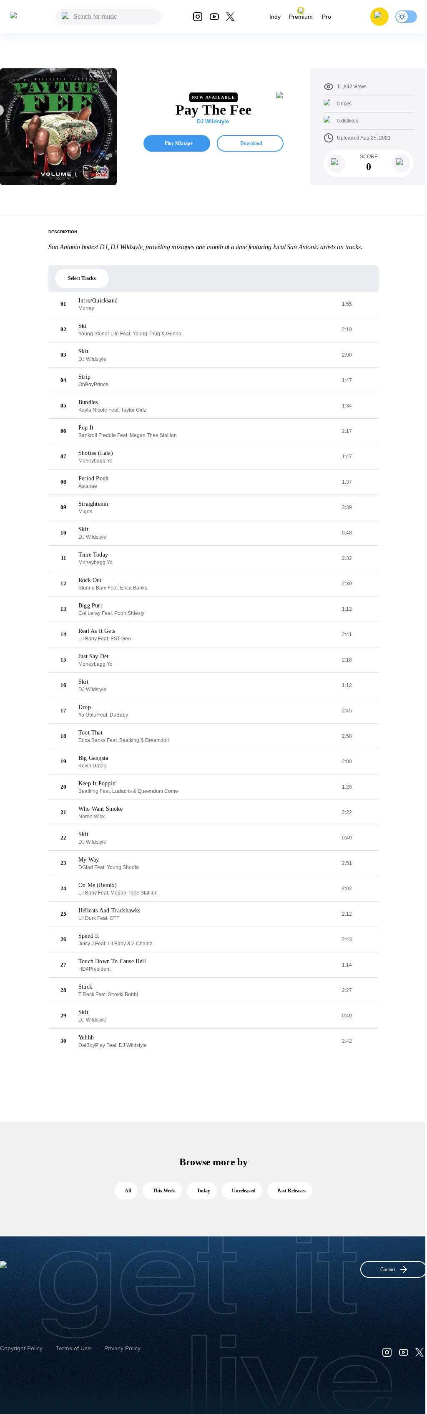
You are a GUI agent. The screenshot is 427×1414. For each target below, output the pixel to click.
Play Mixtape (179, 143)
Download (251, 143)
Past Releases (291, 1191)
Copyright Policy (21, 1348)
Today (203, 1191)
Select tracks (82, 278)
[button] (379, 16)
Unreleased (244, 1191)
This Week (164, 1191)
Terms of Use (73, 1348)
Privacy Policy (122, 1348)
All (128, 1191)
